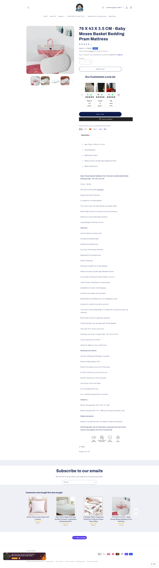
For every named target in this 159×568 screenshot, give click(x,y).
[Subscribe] (95, 482)
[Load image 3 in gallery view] (55, 80)
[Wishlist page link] (103, 8)
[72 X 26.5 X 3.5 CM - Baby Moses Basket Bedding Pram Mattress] (121, 506)
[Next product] (136, 511)
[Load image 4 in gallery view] (65, 80)
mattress (100, 190)
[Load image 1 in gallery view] (35, 80)
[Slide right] (72, 81)
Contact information (92, 561)
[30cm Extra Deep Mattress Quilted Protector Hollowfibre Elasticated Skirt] (66, 506)
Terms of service (70, 561)
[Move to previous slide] (82, 95)
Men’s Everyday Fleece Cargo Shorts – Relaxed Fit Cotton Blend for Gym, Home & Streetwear (23, 555)
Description (85, 135)
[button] (28, 8)
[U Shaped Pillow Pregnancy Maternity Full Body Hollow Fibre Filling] (93, 506)
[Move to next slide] (118, 95)
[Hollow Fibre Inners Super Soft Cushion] (38, 506)
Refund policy (50, 561)
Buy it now (100, 114)
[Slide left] (28, 81)
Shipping (91, 51)
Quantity (81, 58)
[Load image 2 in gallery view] (45, 80)
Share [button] (83, 446)
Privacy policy (59, 561)
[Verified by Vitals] (19, 558)
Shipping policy (80, 561)
